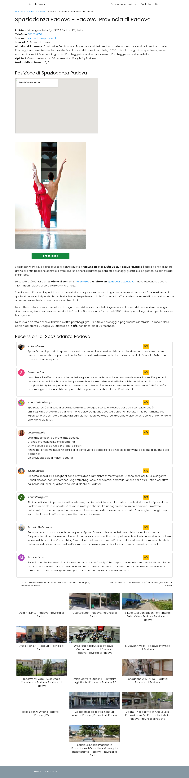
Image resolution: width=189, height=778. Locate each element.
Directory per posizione (123, 4)
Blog (157, 4)
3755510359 (35, 34)
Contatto (146, 4)
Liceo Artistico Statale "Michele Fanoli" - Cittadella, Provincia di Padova (140, 584)
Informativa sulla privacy (45, 771)
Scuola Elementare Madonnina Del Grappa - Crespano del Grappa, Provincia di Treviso (55, 584)
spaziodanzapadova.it (42, 38)
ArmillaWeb (37, 4)
